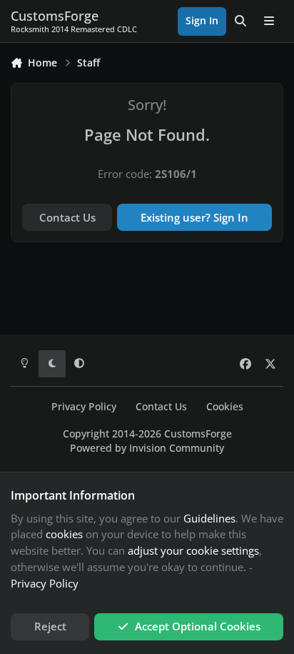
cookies (64, 534)
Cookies (224, 406)
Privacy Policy (83, 406)
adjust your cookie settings (193, 550)
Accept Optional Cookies (197, 626)
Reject (50, 626)
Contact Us (67, 217)
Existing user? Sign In (194, 217)
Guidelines (209, 518)
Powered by (147, 448)
